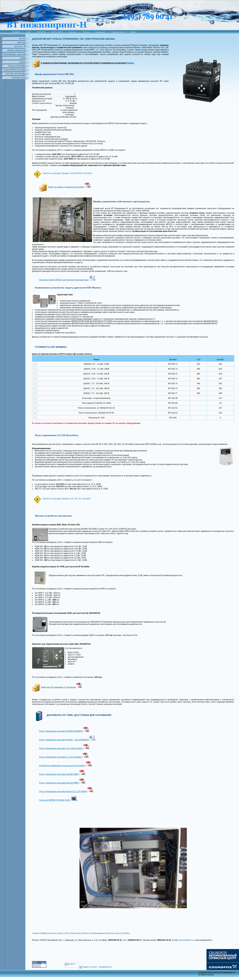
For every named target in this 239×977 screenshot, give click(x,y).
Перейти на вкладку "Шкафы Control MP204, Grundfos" (67, 173)
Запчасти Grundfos (17, 66)
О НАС (28, 32)
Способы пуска (19, 77)
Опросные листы (117, 32)
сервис (23, 58)
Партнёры (73, 32)
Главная (36, 933)
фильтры (21, 42)
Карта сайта (64, 933)
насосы (22, 38)
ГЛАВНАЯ (16, 32)
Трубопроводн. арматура (14, 54)
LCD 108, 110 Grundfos (15, 74)
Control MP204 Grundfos (15, 70)
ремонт (22, 62)
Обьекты (86, 32)
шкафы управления (16, 50)
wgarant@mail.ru (186, 940)
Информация (100, 32)
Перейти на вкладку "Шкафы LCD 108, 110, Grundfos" (66, 499)
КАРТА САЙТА (57, 32)
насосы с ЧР (20, 46)
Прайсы (133, 32)
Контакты (52, 933)
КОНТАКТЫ (41, 32)
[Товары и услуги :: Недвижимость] (95, 967)
